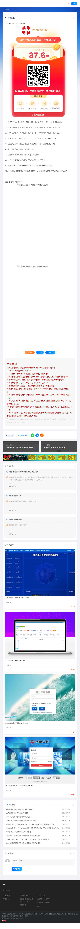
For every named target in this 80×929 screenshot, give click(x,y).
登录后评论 (16, 869)
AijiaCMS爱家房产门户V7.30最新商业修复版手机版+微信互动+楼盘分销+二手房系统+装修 (33, 828)
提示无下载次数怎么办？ (16, 519)
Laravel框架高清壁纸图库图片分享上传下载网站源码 (23, 843)
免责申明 (47, 899)
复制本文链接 (23, 435)
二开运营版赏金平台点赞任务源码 (15, 660)
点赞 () (51, 352)
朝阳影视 (23, 905)
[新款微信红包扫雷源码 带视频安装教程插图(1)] (40, 305)
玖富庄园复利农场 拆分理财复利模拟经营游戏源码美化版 (21, 447)
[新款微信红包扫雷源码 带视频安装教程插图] (40, 224)
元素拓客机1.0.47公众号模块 (54, 447)
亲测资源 (8, 602)
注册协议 (47, 902)
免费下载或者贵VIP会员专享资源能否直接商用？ (23, 472)
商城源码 (54, 419)
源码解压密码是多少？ (15, 496)
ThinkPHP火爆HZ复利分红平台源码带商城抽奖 (19, 786)
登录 (74, 3)
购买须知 (40, 902)
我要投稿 (6, 9)
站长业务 (40, 906)
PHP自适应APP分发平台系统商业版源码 (19, 832)
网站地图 (6, 918)
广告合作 (6, 899)
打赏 (40, 352)
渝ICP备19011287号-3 (17, 918)
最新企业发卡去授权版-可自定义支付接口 (17, 598)
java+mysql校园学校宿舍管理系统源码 (16, 723)
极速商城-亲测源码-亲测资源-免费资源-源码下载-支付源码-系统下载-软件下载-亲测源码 (29, 419)
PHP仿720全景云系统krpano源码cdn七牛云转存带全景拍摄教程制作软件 (30, 824)
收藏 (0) (30, 352)
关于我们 (40, 899)
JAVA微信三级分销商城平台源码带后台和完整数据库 (23, 835)
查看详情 (11, 486)
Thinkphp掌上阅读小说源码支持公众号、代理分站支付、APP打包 (27, 839)
